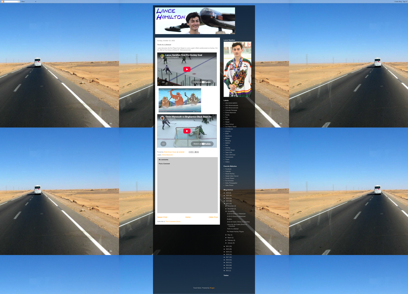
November (231, 209)
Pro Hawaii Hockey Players (235, 231)
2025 (227, 195)
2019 (227, 252)
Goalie (227, 119)
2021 (227, 246)
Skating (227, 148)
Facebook (228, 169)
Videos (227, 162)
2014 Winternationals (231, 108)
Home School (229, 124)
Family (227, 115)
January (230, 243)
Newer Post (162, 217)
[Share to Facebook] (196, 152)
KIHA (227, 133)
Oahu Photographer (231, 183)
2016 (227, 260)
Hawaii (227, 122)
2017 (227, 257)
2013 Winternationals (231, 105)
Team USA (228, 152)
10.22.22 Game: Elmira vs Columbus (238, 222)
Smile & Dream (230, 150)
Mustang (228, 141)
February (230, 240)
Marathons (228, 136)
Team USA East (230, 155)
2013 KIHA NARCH (231, 103)
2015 (227, 262)
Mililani (227, 138)
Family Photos (229, 178)
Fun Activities (229, 180)
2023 (227, 201)
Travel (227, 159)
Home (188, 217)
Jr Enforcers (229, 129)
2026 (227, 193)
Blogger (212, 288)
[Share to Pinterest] (198, 152)
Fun (226, 117)
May (229, 235)
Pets (226, 145)
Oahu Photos (229, 185)
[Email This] (190, 152)
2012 (227, 270)
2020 (227, 249)
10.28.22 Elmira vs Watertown (236, 216)
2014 (227, 265)
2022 (227, 203)
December (231, 206)
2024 (227, 198)
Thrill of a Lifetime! (233, 229)
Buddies (229, 219)
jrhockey (228, 131)
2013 (227, 268)
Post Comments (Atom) (173, 221)
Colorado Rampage (231, 110)
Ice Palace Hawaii (230, 126)
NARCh (227, 143)
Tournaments (229, 157)
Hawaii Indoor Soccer (231, 176)
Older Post (213, 217)
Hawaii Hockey (229, 173)
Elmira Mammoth (167, 155)
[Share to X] (194, 152)
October (230, 211)
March (230, 237)
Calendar (228, 171)
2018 (227, 254)
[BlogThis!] (192, 152)
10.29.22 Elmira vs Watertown (236, 214)
